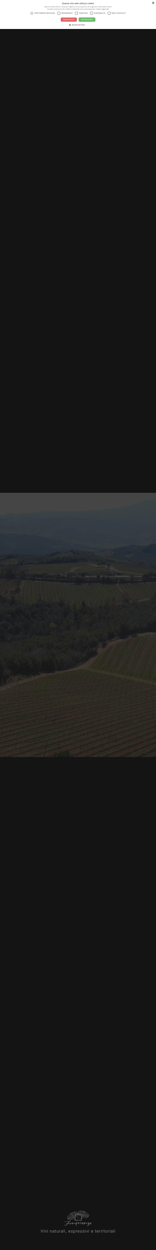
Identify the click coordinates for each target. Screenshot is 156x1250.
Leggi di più (105, 9)
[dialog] (78, 14)
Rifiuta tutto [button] (68, 20)
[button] (78, 25)
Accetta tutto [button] (87, 20)
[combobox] (153, 3)
